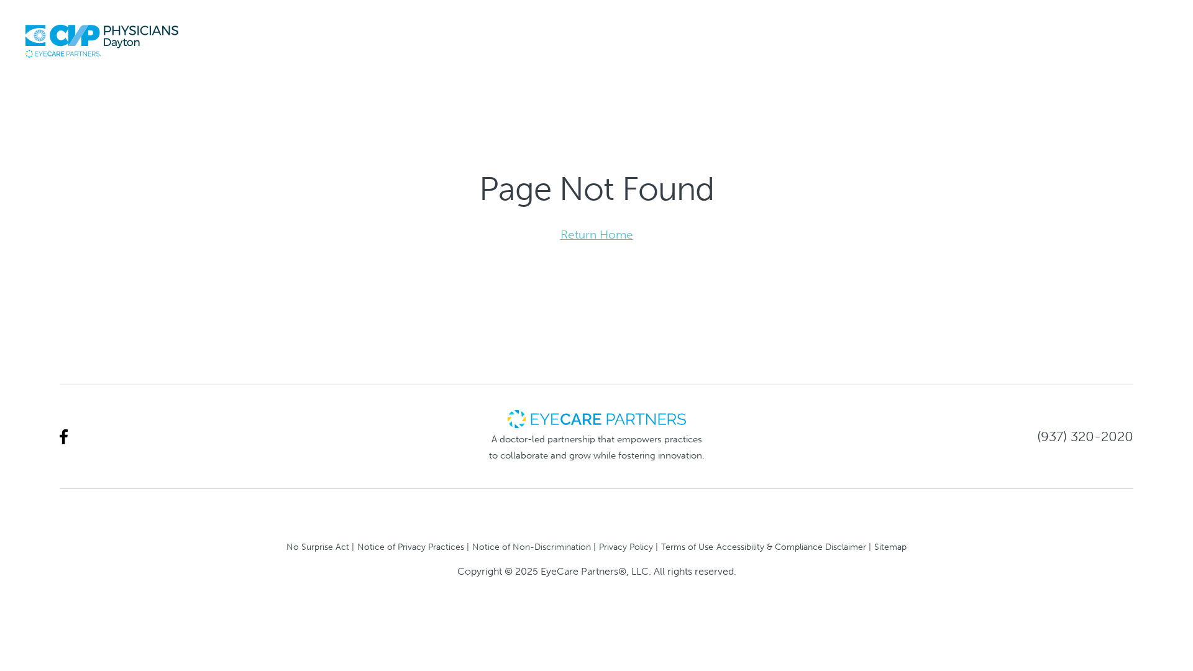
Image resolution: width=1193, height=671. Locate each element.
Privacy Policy (626, 546)
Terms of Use (687, 546)
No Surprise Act (317, 546)
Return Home (596, 234)
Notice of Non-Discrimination (531, 546)
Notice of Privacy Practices (410, 546)
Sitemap (890, 546)
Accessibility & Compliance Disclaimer (791, 546)
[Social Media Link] (64, 437)
